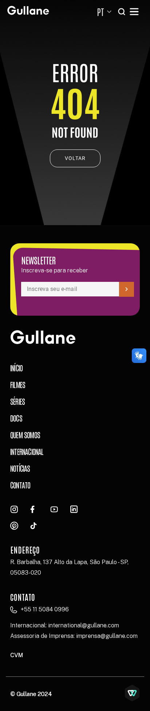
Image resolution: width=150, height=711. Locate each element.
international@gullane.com (83, 625)
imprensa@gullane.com (107, 635)
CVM (16, 655)
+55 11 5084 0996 (45, 609)
